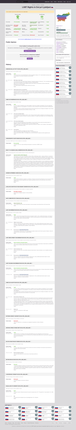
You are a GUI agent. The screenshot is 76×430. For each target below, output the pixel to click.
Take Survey (30, 58)
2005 (36, 122)
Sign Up (58, 426)
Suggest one (61, 57)
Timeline (55, 1)
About (6, 422)
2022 (11, 105)
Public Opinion (60, 1)
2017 (9, 113)
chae (57, 51)
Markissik (58, 48)
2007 (11, 333)
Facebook (60, 422)
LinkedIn (69, 422)
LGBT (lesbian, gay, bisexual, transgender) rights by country (42, 426)
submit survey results (65, 35)
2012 (28, 300)
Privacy (25, 422)
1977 (11, 74)
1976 (31, 303)
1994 (35, 223)
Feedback (9, 422)
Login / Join (69, 1)
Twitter (56, 422)
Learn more (26, 11)
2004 (9, 129)
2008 (11, 204)
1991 (28, 130)
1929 (50, 90)
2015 (42, 124)
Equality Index (47, 1)
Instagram (65, 422)
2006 (9, 121)
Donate (18, 422)
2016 (29, 114)
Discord (53, 422)
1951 (9, 80)
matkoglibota (58, 45)
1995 (9, 222)
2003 (9, 248)
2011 (9, 296)
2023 (34, 109)
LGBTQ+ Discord (28, 39)
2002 (19, 250)
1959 (16, 85)
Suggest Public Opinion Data (30, 50)
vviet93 (57, 44)
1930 (9, 89)
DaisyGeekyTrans (59, 43)
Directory (36, 422)
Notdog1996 (58, 46)
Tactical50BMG (59, 47)
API (15, 422)
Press (13, 422)
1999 (52, 392)
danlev (57, 52)
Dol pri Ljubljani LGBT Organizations (62, 54)
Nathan (57, 50)
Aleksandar (58, 41)
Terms (22, 422)
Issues (52, 1)
